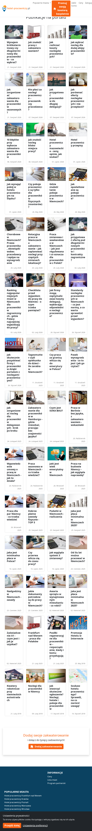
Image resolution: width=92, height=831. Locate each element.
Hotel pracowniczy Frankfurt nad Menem (23, 795)
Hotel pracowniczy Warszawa (17, 805)
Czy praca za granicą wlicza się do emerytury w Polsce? (55, 362)
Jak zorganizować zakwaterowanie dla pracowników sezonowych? (14, 101)
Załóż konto (74, 4)
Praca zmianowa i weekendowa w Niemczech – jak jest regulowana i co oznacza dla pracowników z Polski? (56, 249)
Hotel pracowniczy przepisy (77, 142)
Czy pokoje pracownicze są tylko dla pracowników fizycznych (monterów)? (35, 196)
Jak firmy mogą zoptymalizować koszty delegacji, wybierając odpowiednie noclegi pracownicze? (56, 303)
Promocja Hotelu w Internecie (77, 635)
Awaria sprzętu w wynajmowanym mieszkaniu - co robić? (56, 598)
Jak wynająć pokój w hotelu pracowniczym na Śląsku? (14, 191)
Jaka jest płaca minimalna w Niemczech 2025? (77, 518)
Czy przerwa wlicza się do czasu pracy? (33, 558)
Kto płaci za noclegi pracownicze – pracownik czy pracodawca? (35, 99)
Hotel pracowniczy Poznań (16, 802)
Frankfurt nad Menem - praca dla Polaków (35, 637)
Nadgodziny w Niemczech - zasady (14, 595)
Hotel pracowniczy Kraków (16, 799)
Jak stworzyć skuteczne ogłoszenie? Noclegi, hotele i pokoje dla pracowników (56, 697)
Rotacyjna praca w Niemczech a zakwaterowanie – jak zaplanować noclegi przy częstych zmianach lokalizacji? (35, 249)
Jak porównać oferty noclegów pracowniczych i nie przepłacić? (77, 98)
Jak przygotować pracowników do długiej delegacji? (56, 98)
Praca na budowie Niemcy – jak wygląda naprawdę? (78, 469)
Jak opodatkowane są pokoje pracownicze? (77, 191)
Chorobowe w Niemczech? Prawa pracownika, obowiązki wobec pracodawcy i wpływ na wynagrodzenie (14, 249)
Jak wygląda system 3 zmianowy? (56, 555)
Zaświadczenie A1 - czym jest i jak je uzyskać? (13, 638)
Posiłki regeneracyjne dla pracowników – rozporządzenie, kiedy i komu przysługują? (56, 645)
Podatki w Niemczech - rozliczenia (56, 513)
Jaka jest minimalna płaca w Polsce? (13, 557)
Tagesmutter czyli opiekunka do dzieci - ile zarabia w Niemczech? (35, 363)
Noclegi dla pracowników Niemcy (35, 688)
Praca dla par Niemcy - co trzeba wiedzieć (13, 515)
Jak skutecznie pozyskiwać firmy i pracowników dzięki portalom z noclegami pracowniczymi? (14, 367)
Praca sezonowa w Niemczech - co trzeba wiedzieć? (35, 469)
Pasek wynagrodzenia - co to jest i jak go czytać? (77, 360)
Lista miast (52, 780)
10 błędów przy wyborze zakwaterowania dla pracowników (14, 148)
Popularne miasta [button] (41, 3)
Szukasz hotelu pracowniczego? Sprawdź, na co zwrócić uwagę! (77, 695)
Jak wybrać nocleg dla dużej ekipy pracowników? (78, 48)
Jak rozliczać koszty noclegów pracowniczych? (56, 49)
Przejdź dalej (12, 825)
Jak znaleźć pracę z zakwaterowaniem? (34, 46)
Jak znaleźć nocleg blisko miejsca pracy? (34, 145)
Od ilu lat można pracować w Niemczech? (78, 557)
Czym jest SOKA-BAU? (56, 409)
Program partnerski (56, 783)
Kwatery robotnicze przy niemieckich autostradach (14, 693)
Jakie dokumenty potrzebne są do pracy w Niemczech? (35, 598)
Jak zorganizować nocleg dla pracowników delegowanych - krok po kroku (14, 419)
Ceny (81, 3)
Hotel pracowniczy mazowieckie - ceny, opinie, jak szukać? (56, 148)
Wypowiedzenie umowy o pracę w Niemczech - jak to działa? (14, 472)
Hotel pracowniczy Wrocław (16, 809)
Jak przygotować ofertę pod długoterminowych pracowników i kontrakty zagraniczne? (78, 247)
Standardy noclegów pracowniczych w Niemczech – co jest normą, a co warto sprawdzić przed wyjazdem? (78, 304)
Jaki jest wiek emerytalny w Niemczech (56, 469)
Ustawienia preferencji (35, 825)
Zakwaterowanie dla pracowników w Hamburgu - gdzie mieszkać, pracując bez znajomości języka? (35, 422)
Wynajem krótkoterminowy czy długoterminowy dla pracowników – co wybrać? (14, 52)
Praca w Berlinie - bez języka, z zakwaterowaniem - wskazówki (77, 416)
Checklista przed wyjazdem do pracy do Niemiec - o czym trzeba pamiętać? (35, 300)
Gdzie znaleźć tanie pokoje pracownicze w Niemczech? (56, 193)
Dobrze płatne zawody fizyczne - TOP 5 (33, 516)
